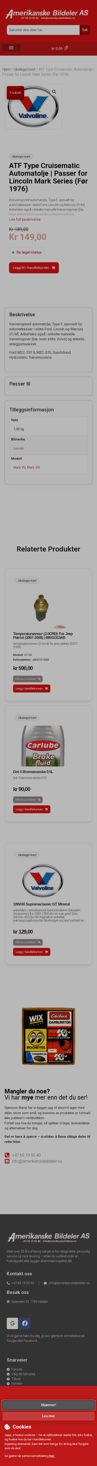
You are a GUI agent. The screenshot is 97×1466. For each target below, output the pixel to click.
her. (52, 1456)
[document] (48, 733)
